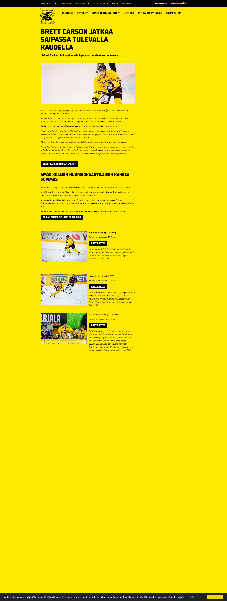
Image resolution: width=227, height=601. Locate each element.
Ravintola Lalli (48, 3)
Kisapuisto (65, 3)
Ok (215, 597)
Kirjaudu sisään (178, 3)
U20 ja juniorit (100, 3)
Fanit (114, 3)
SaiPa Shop (173, 13)
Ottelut (82, 13)
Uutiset (129, 13)
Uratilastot (98, 243)
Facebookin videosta (68, 110)
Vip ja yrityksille (150, 13)
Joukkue (67, 13)
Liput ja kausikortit (106, 13)
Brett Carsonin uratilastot (59, 164)
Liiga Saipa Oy (81, 3)
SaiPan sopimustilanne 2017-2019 (62, 217)
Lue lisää (190, 597)
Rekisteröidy (161, 3)
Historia (126, 3)
